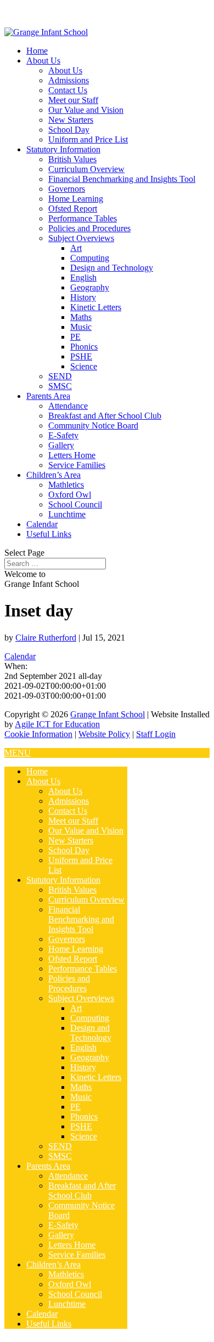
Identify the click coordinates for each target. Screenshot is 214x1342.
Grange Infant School (107, 714)
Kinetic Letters (95, 307)
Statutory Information (63, 149)
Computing (89, 257)
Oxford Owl (69, 494)
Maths (81, 317)
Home (37, 50)
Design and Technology (111, 267)
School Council (75, 504)
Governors (66, 188)
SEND (60, 376)
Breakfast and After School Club (104, 415)
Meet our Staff (73, 100)
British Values (72, 159)
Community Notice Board (93, 425)
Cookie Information (38, 734)
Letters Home (71, 455)
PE (75, 336)
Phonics (84, 346)
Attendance (68, 405)
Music (81, 327)
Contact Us (67, 90)
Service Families (76, 465)
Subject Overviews (81, 238)
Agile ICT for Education (57, 724)
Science (83, 366)
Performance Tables (82, 218)
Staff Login (156, 734)
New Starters (70, 119)
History (83, 297)
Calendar (42, 524)
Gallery (61, 445)
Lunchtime (67, 514)
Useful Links (48, 534)
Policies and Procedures (89, 228)
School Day (68, 129)
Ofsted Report (72, 208)
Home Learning (75, 198)
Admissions (68, 80)
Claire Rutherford (45, 637)
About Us (43, 60)
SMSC (60, 386)
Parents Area (48, 396)
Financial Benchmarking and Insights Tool (121, 179)
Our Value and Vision (85, 110)
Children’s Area (53, 474)
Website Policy (104, 734)
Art (76, 248)
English (83, 277)
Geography (89, 287)
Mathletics (66, 484)
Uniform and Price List (88, 139)
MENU (17, 752)
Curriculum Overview (86, 169)
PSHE (81, 356)
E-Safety (63, 435)
